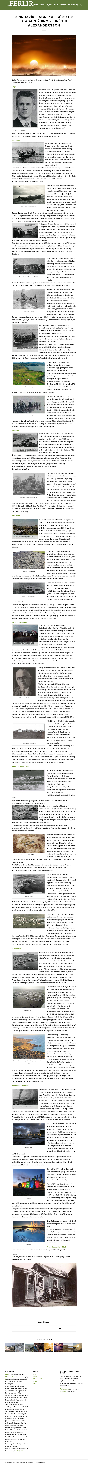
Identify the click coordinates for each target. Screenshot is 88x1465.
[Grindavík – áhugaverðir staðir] (48, 1347)
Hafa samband (37, 1379)
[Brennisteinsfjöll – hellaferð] (39, 1347)
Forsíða (35, 1376)
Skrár (34, 1383)
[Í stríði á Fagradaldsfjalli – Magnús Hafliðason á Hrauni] (68, 1347)
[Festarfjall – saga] (19, 1347)
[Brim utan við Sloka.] (44, 55)
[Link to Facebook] (81, 1462)
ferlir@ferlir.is (20, 1451)
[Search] (81, 5)
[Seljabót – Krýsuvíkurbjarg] (58, 1347)
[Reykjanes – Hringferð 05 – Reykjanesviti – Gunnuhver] (77, 1347)
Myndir (35, 1381)
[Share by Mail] (60, 1328)
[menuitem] (35, 5)
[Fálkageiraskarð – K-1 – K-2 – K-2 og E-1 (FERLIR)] (29, 1347)
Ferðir (34, 1374)
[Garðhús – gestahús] (10, 1347)
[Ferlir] (21, 5)
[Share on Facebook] (28, 1328)
